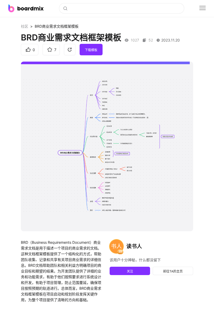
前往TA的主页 (173, 271)
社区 (24, 26)
